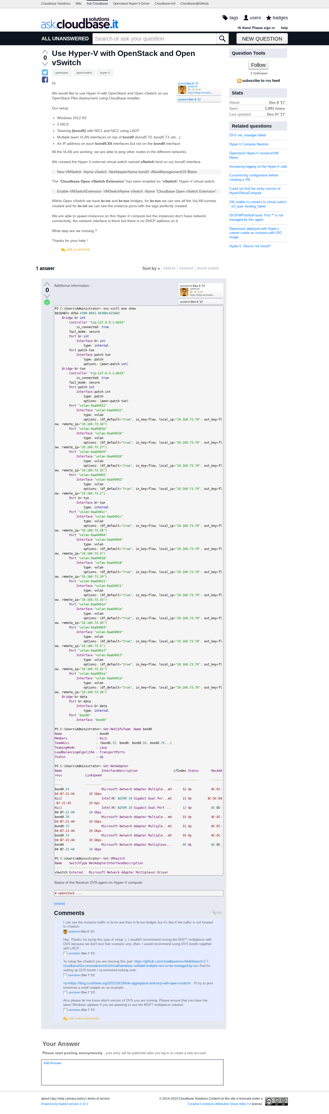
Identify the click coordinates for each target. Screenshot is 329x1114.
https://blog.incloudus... (200, 92)
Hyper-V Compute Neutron (248, 144)
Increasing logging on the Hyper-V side (258, 166)
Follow (258, 65)
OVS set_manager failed (247, 135)
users (255, 17)
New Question (262, 39)
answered (192, 285)
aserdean (74, 953)
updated (189, 99)
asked (188, 83)
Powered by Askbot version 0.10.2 (64, 1104)
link (219, 912)
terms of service (99, 1098)
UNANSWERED (70, 38)
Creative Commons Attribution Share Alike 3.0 (219, 1104)
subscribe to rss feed (261, 80)
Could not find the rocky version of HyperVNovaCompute (254, 191)
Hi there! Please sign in (256, 28)
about (45, 1098)
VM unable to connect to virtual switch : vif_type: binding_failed (257, 204)
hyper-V (105, 72)
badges (280, 17)
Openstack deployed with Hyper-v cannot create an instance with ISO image (255, 233)
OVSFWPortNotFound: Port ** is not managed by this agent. (256, 217)
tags (234, 17)
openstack (61, 72)
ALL (46, 38)
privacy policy (76, 1098)
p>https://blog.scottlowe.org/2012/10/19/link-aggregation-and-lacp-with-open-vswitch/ (128, 983)
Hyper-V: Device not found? (249, 246)
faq (53, 1098)
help (284, 28)
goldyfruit (193, 86)
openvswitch (84, 72)
